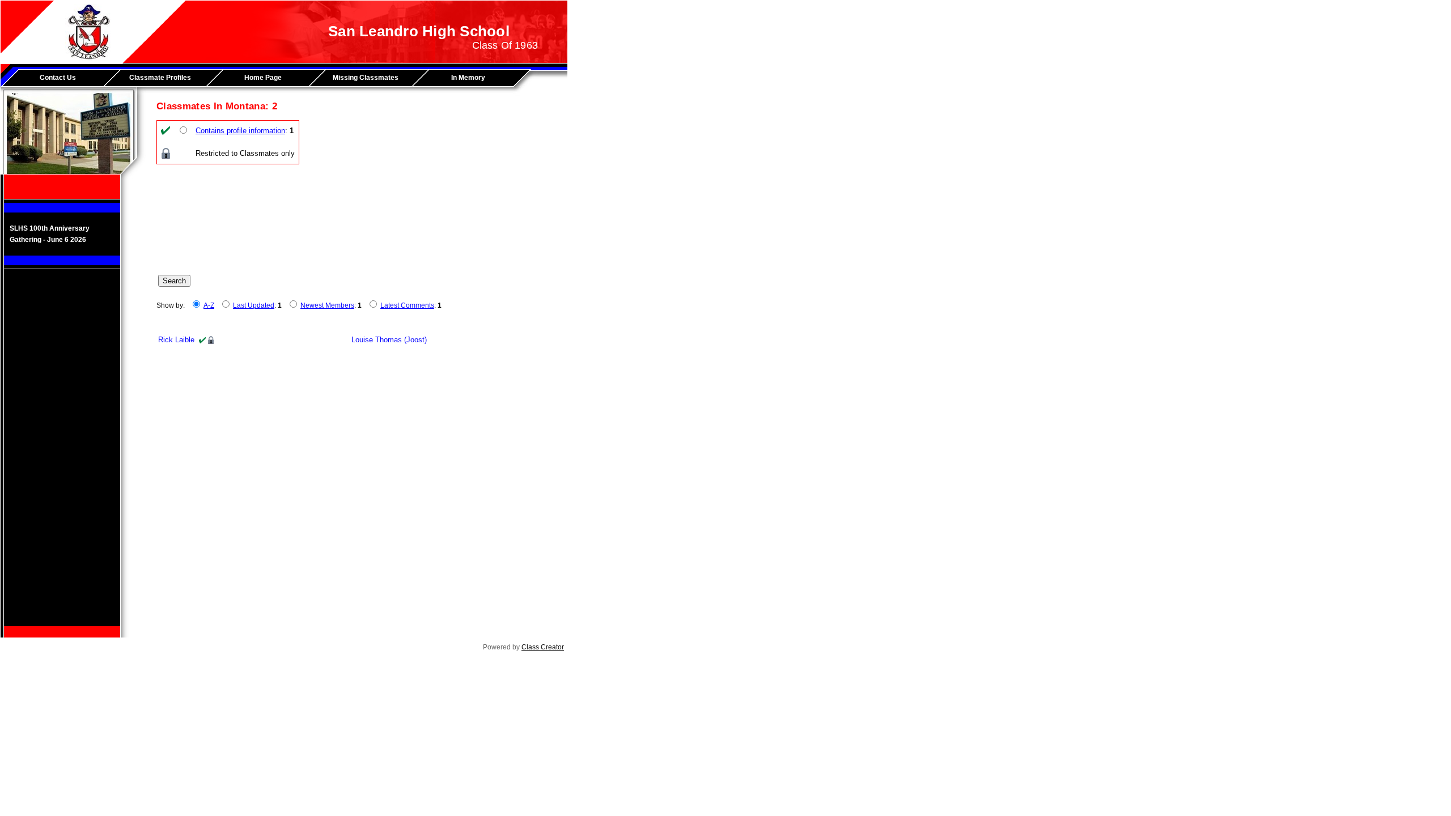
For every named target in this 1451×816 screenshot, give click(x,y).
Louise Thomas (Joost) (389, 339)
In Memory (468, 78)
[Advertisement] (62, 456)
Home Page (263, 78)
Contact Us (58, 78)
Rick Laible (176, 339)
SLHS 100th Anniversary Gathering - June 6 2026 (50, 234)
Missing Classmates (365, 78)
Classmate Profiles (160, 78)
